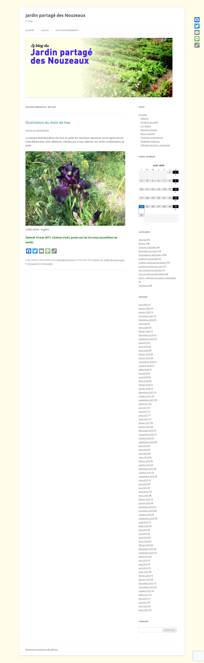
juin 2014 (143, 529)
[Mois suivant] (175, 165)
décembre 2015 (146, 468)
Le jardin (30, 30)
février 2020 (144, 331)
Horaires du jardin (149, 122)
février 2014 (144, 545)
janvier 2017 (144, 426)
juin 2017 (143, 407)
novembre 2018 (146, 361)
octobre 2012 (145, 591)
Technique (144, 285)
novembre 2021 (146, 316)
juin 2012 (143, 598)
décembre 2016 (146, 430)
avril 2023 (143, 304)
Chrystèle (47, 263)
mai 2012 (143, 602)
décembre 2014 (146, 507)
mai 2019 (143, 342)
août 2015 (143, 480)
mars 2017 (144, 419)
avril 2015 (143, 491)
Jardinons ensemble (148, 258)
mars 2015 (144, 495)
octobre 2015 (145, 472)
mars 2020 (144, 327)
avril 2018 (143, 377)
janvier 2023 (144, 308)
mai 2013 (143, 564)
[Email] (197, 32)
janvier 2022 (144, 312)
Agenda (142, 239)
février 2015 (144, 499)
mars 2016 (144, 457)
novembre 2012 (146, 587)
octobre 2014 (145, 514)
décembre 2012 (146, 583)
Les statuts (146, 126)
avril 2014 (143, 537)
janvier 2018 (144, 388)
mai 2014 (143, 533)
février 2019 (144, 354)
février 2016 (144, 461)
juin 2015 (143, 484)
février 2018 (144, 384)
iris (101, 259)
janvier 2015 (144, 503)
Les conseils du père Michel (152, 274)
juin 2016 (143, 445)
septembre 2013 (146, 552)
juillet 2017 (144, 403)
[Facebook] (197, 20)
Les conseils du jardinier (150, 270)
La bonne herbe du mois (150, 266)
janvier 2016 (144, 465)
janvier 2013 (144, 579)
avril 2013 (143, 568)
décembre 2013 (146, 549)
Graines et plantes (148, 247)
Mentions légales (149, 130)
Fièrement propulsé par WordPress (42, 649)
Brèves (142, 243)
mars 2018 (144, 381)
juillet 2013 (144, 556)
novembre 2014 (146, 510)
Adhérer (145, 118)
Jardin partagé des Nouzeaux (55, 15)
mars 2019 (144, 350)
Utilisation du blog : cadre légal (155, 145)
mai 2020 (143, 323)
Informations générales (150, 255)
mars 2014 (144, 541)
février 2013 (144, 575)
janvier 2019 (144, 358)
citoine (96, 259)
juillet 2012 (144, 594)
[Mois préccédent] (141, 165)
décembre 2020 (146, 319)
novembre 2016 (146, 434)
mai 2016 (143, 449)
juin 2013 (143, 560)
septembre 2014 (146, 518)
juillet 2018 (144, 369)
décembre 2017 (146, 392)
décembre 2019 (146, 335)
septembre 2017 (146, 400)
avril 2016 (143, 453)
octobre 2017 (145, 396)
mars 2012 (144, 610)
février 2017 (144, 423)
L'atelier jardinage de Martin (152, 262)
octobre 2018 (145, 365)
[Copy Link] (197, 45)
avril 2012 (143, 606)
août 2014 (143, 522)
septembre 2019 (146, 339)
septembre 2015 (146, 476)
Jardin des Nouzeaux (114, 259)
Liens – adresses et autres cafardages (157, 277)
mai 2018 (143, 373)
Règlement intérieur (150, 141)
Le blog (45, 30)
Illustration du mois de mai (48, 122)
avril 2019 (143, 346)
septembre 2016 (146, 442)
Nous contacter (148, 133)
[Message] (197, 39)
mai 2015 (143, 487)
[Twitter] (197, 26)
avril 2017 (143, 415)
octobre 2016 (145, 438)
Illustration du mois (66, 259)
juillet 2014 (144, 526)
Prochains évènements (67, 30)
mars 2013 (144, 571)
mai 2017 (143, 411)
